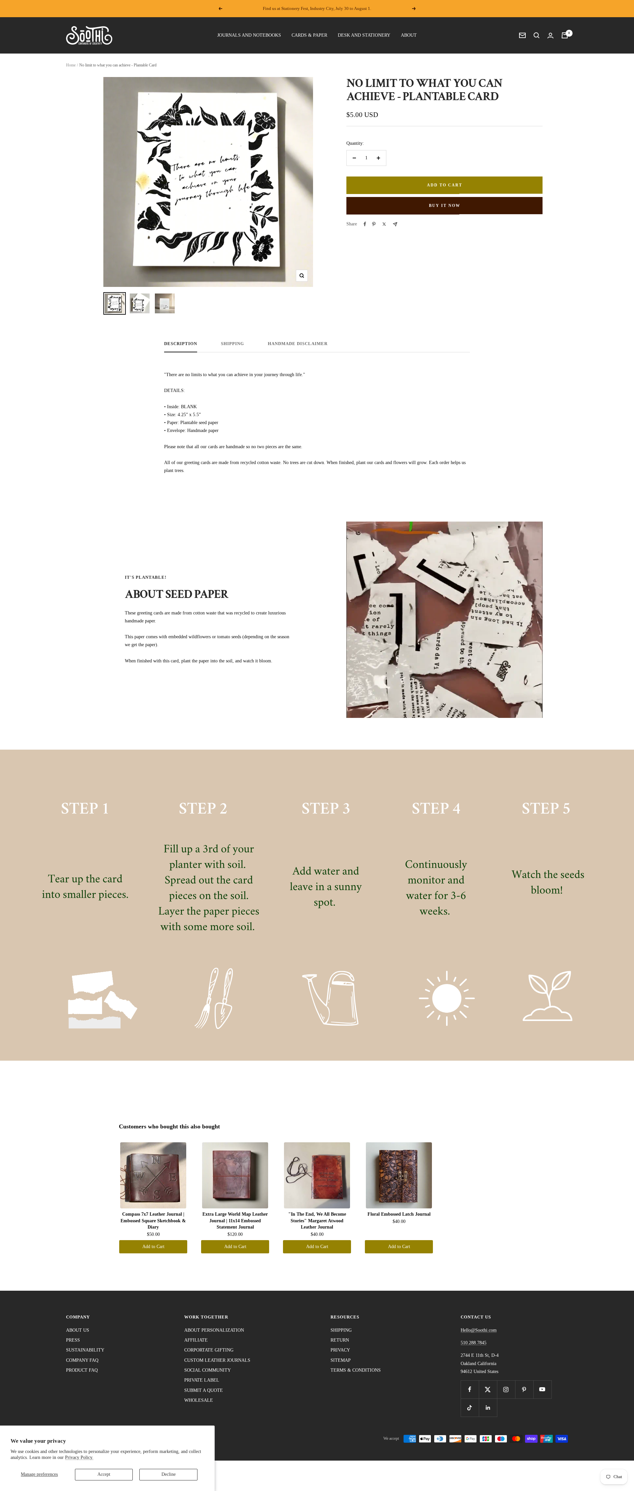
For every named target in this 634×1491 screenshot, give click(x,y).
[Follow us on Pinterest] (524, 1389)
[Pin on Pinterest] (373, 224)
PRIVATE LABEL (201, 1380)
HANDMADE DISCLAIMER (298, 343)
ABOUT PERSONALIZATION (214, 1330)
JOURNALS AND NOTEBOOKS (249, 35)
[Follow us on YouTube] (542, 1389)
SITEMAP (341, 1360)
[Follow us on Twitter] (488, 1389)
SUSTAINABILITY (85, 1350)
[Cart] (564, 35)
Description (180, 343)
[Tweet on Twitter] (384, 224)
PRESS (73, 1340)
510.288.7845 (473, 1342)
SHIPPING (232, 343)
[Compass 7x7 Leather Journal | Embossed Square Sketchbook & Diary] (153, 1175)
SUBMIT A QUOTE (203, 1390)
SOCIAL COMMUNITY (207, 1370)
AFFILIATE (196, 1340)
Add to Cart (153, 1246)
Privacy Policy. (79, 1457)
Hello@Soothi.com (479, 1330)
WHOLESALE (198, 1400)
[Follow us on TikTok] (470, 1407)
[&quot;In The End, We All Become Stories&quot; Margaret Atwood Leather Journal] (317, 1175)
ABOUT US (77, 1330)
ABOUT (409, 35)
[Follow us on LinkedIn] (488, 1407)
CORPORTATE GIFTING (208, 1350)
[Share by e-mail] (395, 224)
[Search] (537, 35)
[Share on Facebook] (365, 224)
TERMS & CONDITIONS (356, 1370)
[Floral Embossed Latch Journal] (399, 1175)
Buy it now (444, 205)
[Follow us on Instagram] (506, 1389)
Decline (168, 1474)
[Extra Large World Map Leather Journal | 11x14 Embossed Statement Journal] (235, 1175)
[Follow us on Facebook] (470, 1389)
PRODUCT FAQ (82, 1370)
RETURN (340, 1340)
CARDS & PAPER (309, 35)
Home (71, 65)
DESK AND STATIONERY (364, 35)
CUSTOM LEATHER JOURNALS (217, 1360)
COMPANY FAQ (82, 1360)
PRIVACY (340, 1350)
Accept (103, 1474)
